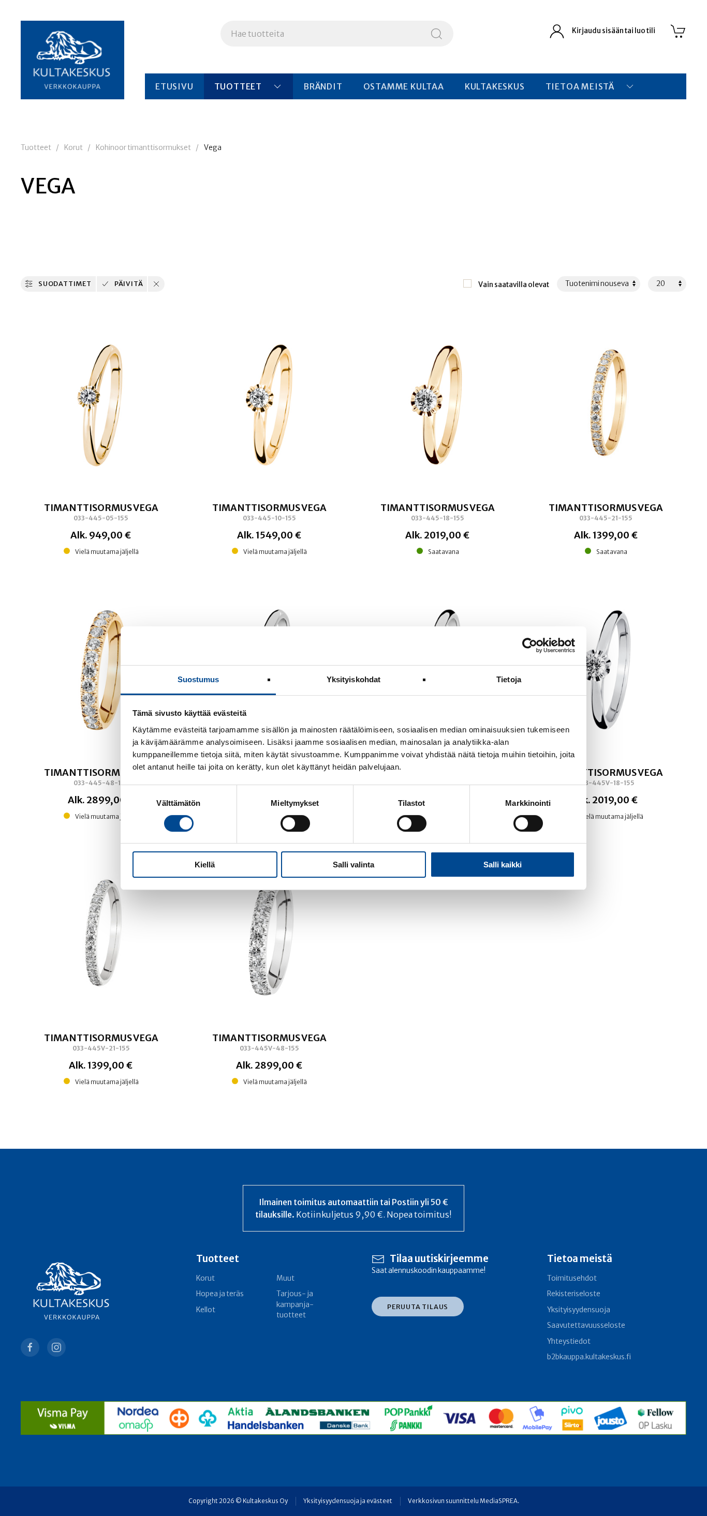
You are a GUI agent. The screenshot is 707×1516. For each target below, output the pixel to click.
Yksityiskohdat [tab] (353, 678)
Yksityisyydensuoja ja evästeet (347, 1501)
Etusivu (174, 86)
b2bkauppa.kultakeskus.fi (589, 1357)
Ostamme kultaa (403, 86)
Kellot (205, 1309)
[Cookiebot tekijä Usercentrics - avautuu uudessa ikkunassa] (529, 645)
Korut (73, 147)
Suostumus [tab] (198, 678)
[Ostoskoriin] (678, 31)
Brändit (323, 86)
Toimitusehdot (572, 1278)
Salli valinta (353, 864)
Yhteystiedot (569, 1341)
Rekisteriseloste (573, 1293)
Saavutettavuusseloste (586, 1325)
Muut (285, 1278)
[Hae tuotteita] (436, 34)
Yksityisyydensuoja (578, 1309)
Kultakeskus (495, 86)
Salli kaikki (502, 864)
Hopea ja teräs (220, 1293)
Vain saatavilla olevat (513, 284)
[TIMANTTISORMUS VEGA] (100, 405)
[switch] (295, 823)
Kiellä (205, 864)
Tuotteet (238, 86)
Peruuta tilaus (417, 1306)
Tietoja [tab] (508, 678)
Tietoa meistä (580, 86)
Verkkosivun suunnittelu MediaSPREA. (463, 1501)
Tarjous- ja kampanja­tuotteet (295, 1304)
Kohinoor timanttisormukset (143, 147)
